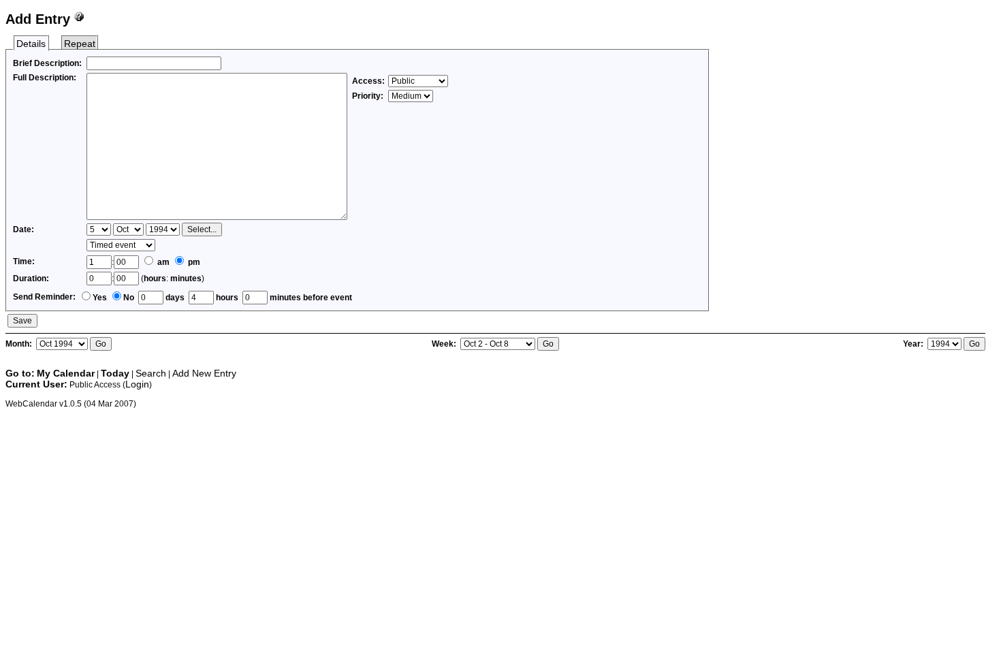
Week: (445, 344)
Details (31, 43)
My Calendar (66, 373)
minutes (186, 278)
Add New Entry (204, 373)
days (174, 297)
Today (115, 373)
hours (155, 278)
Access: (368, 81)
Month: (19, 344)
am (162, 262)
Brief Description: (47, 63)
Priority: (368, 96)
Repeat (79, 43)
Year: (914, 344)
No (128, 297)
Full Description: (44, 77)
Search (151, 373)
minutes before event (310, 297)
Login (137, 384)
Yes (100, 297)
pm (193, 262)
